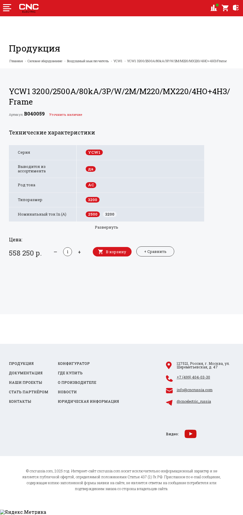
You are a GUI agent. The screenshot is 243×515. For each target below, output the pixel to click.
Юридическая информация (88, 401)
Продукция (21, 363)
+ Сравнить (155, 251)
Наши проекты (25, 382)
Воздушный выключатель (88, 60)
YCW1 (117, 60)
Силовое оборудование (45, 60)
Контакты (20, 401)
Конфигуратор (74, 363)
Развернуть (106, 227)
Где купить (70, 372)
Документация (26, 372)
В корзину (116, 251)
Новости (67, 391)
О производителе (77, 382)
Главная (16, 60)
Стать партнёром (28, 391)
